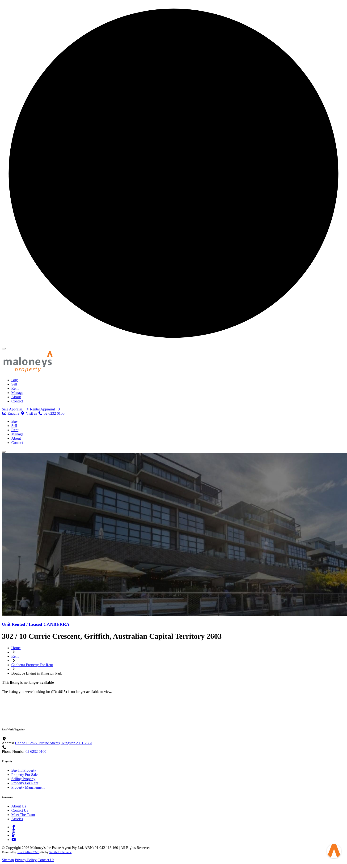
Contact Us (19, 810)
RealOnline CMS (28, 852)
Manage (17, 393)
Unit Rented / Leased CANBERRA (35, 624)
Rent (14, 388)
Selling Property (23, 779)
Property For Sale (24, 775)
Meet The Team (23, 815)
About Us (18, 806)
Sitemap (8, 860)
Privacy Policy (26, 860)
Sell (14, 384)
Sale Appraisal (13, 409)
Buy (14, 380)
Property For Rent (24, 783)
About (16, 397)
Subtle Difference (60, 852)
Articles (17, 819)
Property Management (27, 787)
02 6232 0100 (35, 751)
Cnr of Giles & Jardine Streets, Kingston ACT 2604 (53, 743)
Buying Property (23, 770)
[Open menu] (4, 452)
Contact (17, 401)
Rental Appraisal (43, 409)
